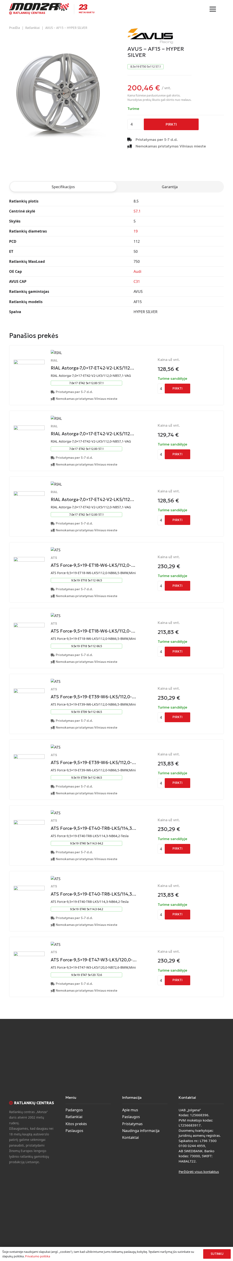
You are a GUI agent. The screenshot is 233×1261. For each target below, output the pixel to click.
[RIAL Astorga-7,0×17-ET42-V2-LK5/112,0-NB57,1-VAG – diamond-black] (29, 362)
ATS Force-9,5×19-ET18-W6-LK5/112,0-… (93, 565)
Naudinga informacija (141, 1130)
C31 (137, 281)
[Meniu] (213, 9)
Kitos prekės (76, 1123)
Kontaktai (130, 1137)
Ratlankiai (32, 27)
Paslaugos (74, 1130)
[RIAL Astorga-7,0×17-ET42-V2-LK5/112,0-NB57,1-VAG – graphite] (29, 428)
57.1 (137, 211)
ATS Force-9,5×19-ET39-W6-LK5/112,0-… (93, 696)
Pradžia (14, 27)
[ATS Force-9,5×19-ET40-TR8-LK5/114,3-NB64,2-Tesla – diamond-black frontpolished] (29, 822)
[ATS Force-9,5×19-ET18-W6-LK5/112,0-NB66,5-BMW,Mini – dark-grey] (29, 625)
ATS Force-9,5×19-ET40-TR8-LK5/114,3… (93, 828)
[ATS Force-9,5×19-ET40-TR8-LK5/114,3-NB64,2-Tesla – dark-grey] (29, 888)
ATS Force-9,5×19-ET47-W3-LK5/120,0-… (94, 959)
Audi (137, 271)
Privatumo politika (37, 1256)
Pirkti (171, 124)
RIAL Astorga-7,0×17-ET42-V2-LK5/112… (92, 368)
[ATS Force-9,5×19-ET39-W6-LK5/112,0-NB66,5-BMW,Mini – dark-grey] (29, 757)
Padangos (74, 1109)
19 (136, 231)
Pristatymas (132, 1123)
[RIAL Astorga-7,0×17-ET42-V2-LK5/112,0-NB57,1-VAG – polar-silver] (29, 493)
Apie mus (130, 1109)
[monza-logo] (39, 7)
